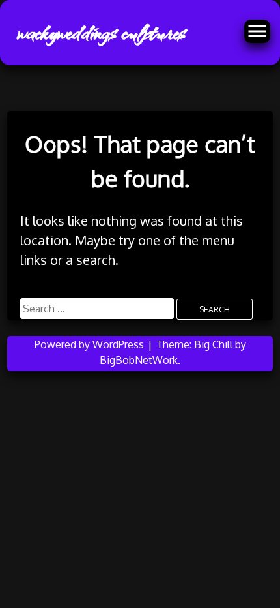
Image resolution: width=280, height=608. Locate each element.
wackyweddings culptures (100, 32)
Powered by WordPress (91, 344)
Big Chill (213, 344)
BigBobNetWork (139, 360)
